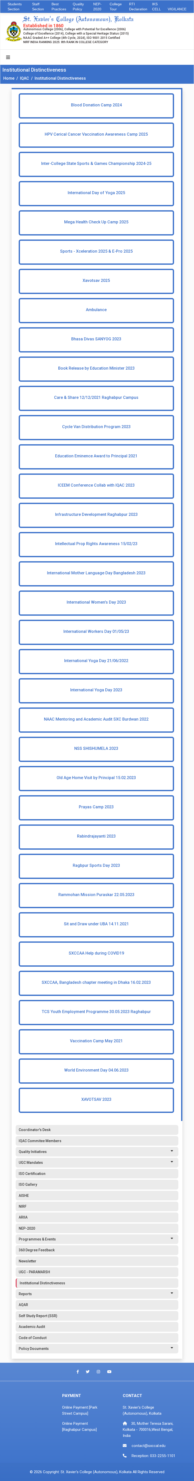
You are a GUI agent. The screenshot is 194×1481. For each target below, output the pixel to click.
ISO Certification (32, 1174)
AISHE (24, 1196)
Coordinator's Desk (35, 1130)
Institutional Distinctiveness (60, 78)
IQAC (24, 78)
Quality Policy (78, 6)
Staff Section (38, 6)
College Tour (116, 6)
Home (8, 78)
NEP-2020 (97, 6)
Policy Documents (34, 1349)
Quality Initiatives (33, 1152)
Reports (25, 1294)
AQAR (23, 1305)
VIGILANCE (177, 9)
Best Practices (59, 6)
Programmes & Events (37, 1239)
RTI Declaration (138, 6)
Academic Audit (32, 1327)
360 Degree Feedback (37, 1250)
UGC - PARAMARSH (34, 1272)
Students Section (15, 6)
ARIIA (23, 1217)
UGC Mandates (31, 1163)
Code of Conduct (32, 1338)
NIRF (23, 1206)
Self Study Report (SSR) (38, 1316)
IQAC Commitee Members (40, 1141)
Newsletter (27, 1261)
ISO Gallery (28, 1184)
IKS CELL (156, 6)
